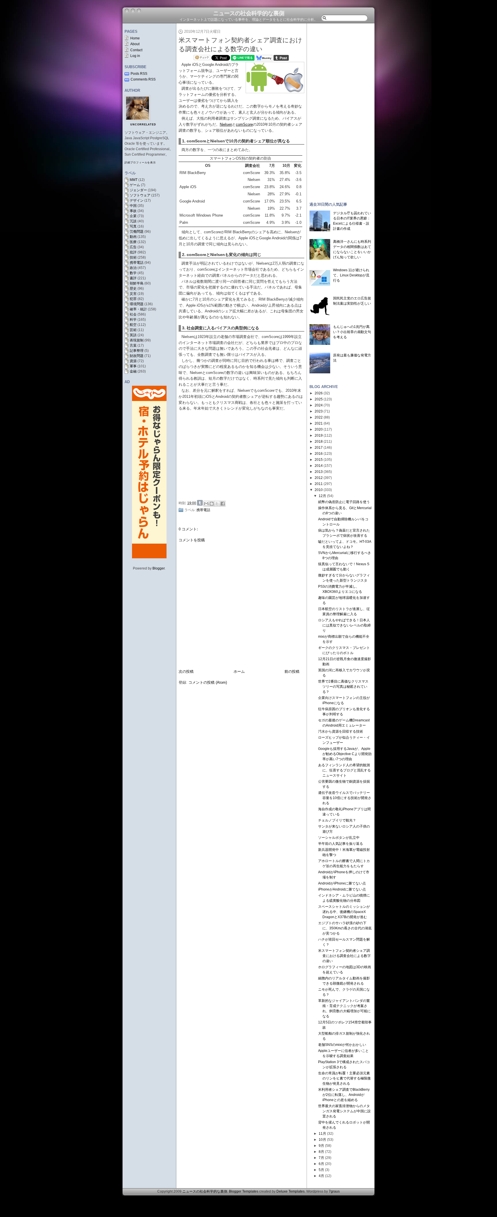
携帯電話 (137, 263)
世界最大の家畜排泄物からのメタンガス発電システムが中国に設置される (344, 1111)
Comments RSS (143, 79)
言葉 (133, 345)
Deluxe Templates (290, 1191)
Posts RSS (139, 74)
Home (135, 38)
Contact (136, 50)
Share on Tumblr (200, 503)
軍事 (133, 366)
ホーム (239, 671)
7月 (321, 1158)
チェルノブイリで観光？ (337, 820)
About (134, 44)
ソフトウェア (140, 195)
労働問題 (137, 232)
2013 (319, 472)
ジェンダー (138, 190)
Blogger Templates (243, 1191)
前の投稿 (291, 671)
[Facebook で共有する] (222, 504)
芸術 (133, 330)
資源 (133, 361)
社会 (133, 314)
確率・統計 (138, 309)
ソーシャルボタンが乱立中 (339, 838)
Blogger (158, 568)
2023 (319, 411)
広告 (133, 247)
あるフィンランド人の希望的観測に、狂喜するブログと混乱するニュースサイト (344, 770)
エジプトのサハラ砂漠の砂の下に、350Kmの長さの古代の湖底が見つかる (345, 928)
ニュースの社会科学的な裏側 (248, 13)
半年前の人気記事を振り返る (340, 844)
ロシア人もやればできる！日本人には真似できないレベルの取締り (344, 625)
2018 (319, 442)
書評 (133, 278)
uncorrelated (143, 124)
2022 (319, 417)
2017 (319, 448)
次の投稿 (186, 671)
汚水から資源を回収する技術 (340, 731)
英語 (133, 335)
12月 (322, 496)
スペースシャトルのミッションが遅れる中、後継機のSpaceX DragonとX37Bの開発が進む (344, 912)
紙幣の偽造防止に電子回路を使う (344, 502)
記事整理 (137, 351)
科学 (133, 320)
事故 (133, 211)
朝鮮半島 (137, 283)
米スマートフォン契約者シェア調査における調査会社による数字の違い (344, 956)
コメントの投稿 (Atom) (207, 682)
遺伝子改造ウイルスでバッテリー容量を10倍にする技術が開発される (344, 798)
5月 (321, 1170)
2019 (319, 435)
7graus (334, 1191)
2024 (319, 405)
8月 (321, 1152)
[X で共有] (217, 504)
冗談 (133, 221)
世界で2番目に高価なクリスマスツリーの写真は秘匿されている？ (343, 686)
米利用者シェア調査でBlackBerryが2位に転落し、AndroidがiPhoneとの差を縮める (344, 1095)
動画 (133, 237)
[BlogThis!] (212, 504)
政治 (133, 268)
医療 (133, 242)
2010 (319, 490)
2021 (319, 423)
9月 (321, 1146)
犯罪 (133, 299)
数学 (133, 273)
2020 (319, 429)
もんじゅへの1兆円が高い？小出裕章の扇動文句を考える (352, 332)
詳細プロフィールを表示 (140, 162)
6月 (321, 1164)
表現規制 (137, 340)
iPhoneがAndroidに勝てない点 (342, 889)
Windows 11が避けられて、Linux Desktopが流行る (351, 275)
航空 (133, 325)
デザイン (137, 200)
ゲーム (135, 185)
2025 (319, 399)
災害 (133, 294)
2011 (319, 484)
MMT (133, 180)
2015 (319, 460)
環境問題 (137, 304)
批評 (133, 252)
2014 (319, 466)
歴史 (133, 288)
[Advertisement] (243, 454)
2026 (319, 393)
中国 (133, 206)
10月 (322, 1140)
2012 (319, 478)
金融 (133, 371)
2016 (319, 454)
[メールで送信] (206, 504)
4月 (321, 1176)
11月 (322, 1134)
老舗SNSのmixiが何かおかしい (342, 1045)
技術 (133, 257)
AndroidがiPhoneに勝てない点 (342, 883)
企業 (133, 216)
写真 (133, 226)
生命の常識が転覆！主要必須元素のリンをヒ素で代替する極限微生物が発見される (344, 1078)
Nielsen (226, 124)
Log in (135, 56)
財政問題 (137, 356)
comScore (244, 124)
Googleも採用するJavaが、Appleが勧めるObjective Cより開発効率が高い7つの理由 (345, 754)
